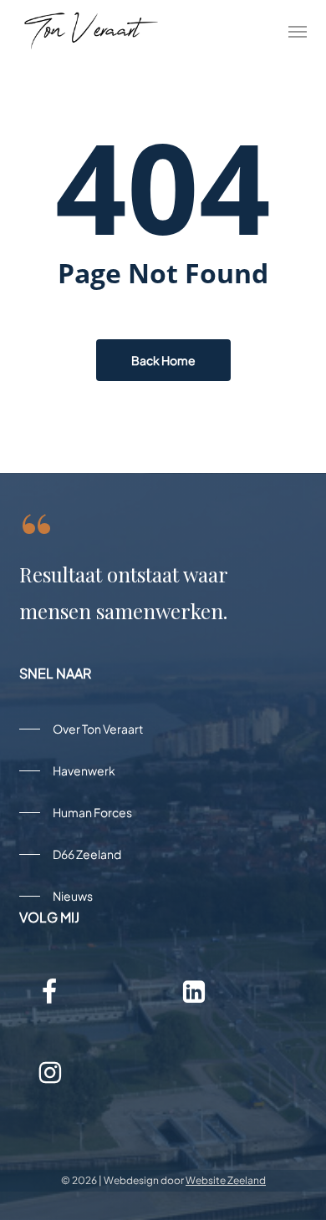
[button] (297, 31)
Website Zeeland (226, 1180)
